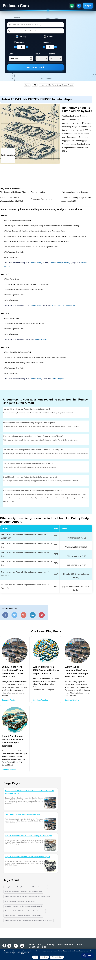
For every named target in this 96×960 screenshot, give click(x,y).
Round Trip (51, 36)
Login (88, 6)
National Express (41, 339)
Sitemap (50, 944)
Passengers (19, 42)
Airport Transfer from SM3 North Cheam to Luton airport (27, 857)
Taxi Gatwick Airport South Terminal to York (22, 814)
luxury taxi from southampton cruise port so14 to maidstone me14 (25, 887)
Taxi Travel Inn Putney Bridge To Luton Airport (57, 85)
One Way (22, 36)
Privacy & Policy (65, 944)
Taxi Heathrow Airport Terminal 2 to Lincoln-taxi (20, 901)
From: (14, 25)
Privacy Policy (57, 957)
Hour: (37, 54)
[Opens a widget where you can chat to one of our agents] (87, 956)
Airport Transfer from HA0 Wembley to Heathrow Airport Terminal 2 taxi (27, 896)
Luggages (47, 42)
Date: (11, 54)
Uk (35, 85)
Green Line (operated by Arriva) (63, 305)
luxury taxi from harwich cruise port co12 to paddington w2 (23, 906)
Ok (35, 957)
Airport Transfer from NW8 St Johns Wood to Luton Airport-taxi (24, 911)
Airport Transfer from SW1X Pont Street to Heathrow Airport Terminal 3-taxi (28, 920)
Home (27, 85)
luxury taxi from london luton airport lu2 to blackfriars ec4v (23, 892)
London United (35, 263)
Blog (44, 947)
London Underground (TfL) (60, 263)
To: (13, 31)
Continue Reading (9, 700)
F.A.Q (40, 944)
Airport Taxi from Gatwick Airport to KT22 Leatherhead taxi (23, 916)
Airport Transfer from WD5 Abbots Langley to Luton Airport (28, 836)
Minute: (52, 54)
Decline (44, 957)
